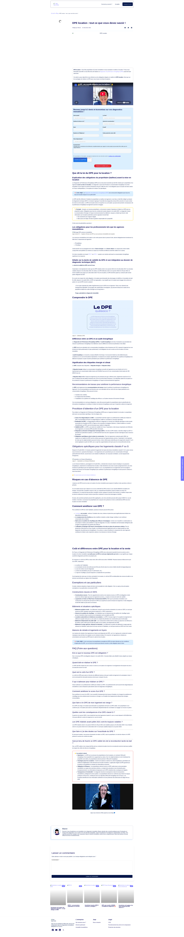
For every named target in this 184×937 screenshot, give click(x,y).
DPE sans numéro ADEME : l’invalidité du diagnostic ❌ (109, 906)
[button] (125, 27)
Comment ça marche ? (106, 4)
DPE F (90, 254)
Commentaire (55, 859)
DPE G (95, 254)
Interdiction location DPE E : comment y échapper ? (92, 906)
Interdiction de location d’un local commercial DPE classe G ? (126, 906)
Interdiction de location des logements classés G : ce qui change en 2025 (58, 908)
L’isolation (77, 513)
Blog (57, 13)
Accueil (53, 13)
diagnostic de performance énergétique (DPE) (111, 71)
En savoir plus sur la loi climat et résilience (85, 475)
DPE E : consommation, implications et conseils (74, 906)
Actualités (117, 4)
